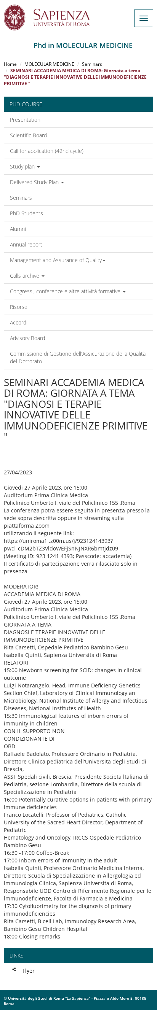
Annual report (26, 244)
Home (10, 64)
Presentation (25, 119)
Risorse (18, 306)
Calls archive (25, 275)
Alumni (18, 228)
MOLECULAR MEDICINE (49, 64)
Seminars (92, 64)
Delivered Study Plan (35, 182)
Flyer (28, 970)
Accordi (18, 322)
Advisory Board (27, 338)
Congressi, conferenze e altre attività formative (66, 291)
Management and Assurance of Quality (56, 260)
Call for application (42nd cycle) (46, 150)
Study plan (23, 166)
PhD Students (26, 213)
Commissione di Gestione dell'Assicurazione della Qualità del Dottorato (78, 357)
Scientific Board (28, 135)
